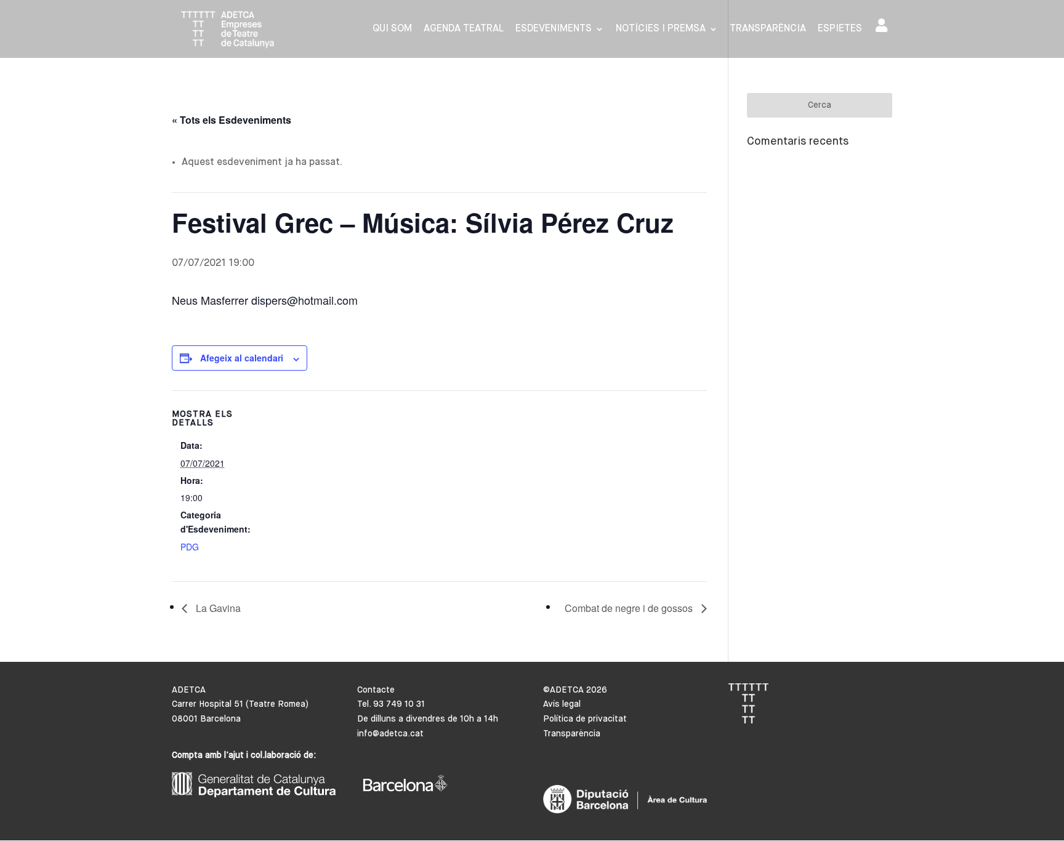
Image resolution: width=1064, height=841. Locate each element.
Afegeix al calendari (241, 358)
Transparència (768, 29)
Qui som (392, 29)
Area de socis (884, 28)
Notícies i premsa (661, 29)
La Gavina (217, 608)
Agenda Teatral (464, 29)
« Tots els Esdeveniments (231, 120)
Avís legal (562, 704)
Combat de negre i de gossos (630, 608)
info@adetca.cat (390, 734)
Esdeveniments (553, 29)
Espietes (840, 29)
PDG (189, 547)
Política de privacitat (585, 719)
